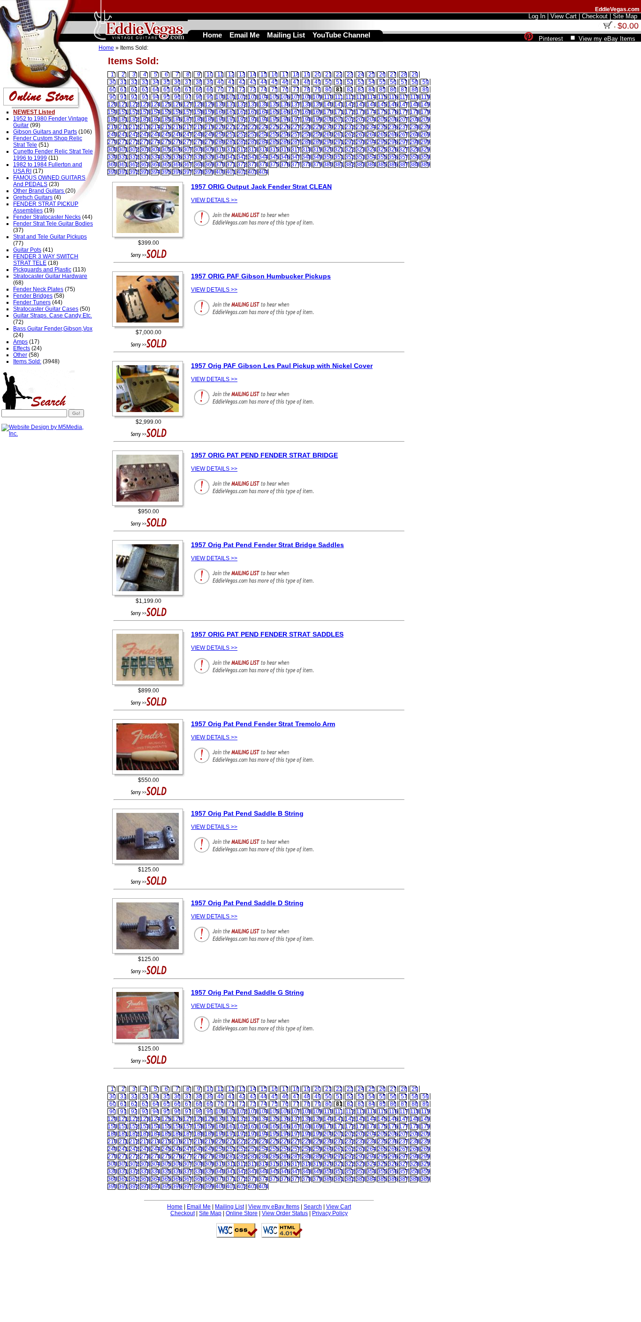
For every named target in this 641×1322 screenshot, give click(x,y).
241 (123, 134)
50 (328, 82)
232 (350, 127)
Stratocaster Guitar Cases (45, 309)
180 (112, 119)
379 (317, 164)
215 (166, 127)
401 (231, 172)
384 (371, 164)
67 (188, 89)
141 (339, 104)
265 (382, 134)
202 (350, 119)
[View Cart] (608, 26)
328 (415, 149)
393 (145, 172)
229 (317, 127)
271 (123, 142)
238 (415, 127)
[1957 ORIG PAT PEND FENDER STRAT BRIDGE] (149, 506)
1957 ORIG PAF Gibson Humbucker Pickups (261, 276)
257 (296, 134)
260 (328, 134)
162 (242, 112)
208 (415, 119)
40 (220, 82)
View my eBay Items (273, 1206)
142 (350, 104)
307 (188, 149)
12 (231, 74)
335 (166, 157)
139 (317, 104)
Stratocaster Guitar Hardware (50, 276)
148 (415, 104)
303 (145, 149)
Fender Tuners (32, 302)
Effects (21, 348)
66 (177, 89)
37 (188, 82)
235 (382, 127)
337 (188, 157)
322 (350, 149)
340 (220, 157)
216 (177, 127)
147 (404, 104)
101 (231, 97)
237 (404, 127)
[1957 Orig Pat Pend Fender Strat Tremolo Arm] (149, 775)
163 (253, 112)
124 (155, 104)
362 (134, 164)
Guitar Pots (27, 250)
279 (209, 142)
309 (209, 149)
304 (155, 149)
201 (339, 119)
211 (123, 127)
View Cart (338, 1206)
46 (285, 82)
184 (155, 119)
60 (112, 89)
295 (382, 142)
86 (393, 89)
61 (123, 89)
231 (339, 127)
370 (220, 164)
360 (112, 164)
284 (263, 142)
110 (328, 97)
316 (285, 149)
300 (112, 149)
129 (209, 104)
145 (382, 104)
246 (177, 134)
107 (296, 97)
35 (166, 82)
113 (361, 97)
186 (177, 119)
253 (253, 134)
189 (209, 119)
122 (134, 104)
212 (134, 127)
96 (177, 97)
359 (425, 157)
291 (339, 142)
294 (371, 142)
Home (106, 48)
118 (415, 97)
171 (339, 112)
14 (253, 74)
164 (263, 112)
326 (393, 149)
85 (382, 89)
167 (296, 112)
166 (285, 112)
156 (177, 112)
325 (382, 149)
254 (263, 134)
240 (112, 134)
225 (274, 127)
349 (317, 157)
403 (253, 172)
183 (145, 119)
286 (285, 142)
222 (242, 127)
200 (328, 119)
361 (123, 164)
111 (339, 97)
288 (307, 142)
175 (382, 112)
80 (328, 89)
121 (123, 104)
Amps (20, 341)
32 (134, 82)
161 (231, 112)
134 (263, 104)
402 (242, 172)
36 (177, 82)
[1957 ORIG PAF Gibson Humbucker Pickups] (149, 327)
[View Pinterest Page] (528, 38)
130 (220, 104)
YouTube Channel (341, 35)
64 (156, 89)
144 (371, 104)
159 (209, 112)
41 (231, 82)
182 (134, 119)
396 (177, 172)
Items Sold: (27, 361)
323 (361, 149)
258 (307, 134)
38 (199, 82)
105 (274, 97)
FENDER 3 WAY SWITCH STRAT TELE (45, 259)
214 (155, 127)
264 (371, 134)
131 (231, 104)
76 (285, 89)
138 (307, 104)
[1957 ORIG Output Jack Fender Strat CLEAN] (149, 237)
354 (371, 157)
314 (263, 149)
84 (371, 89)
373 (253, 164)
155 (166, 112)
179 (425, 112)
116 (393, 97)
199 (317, 119)
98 (199, 97)
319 (317, 149)
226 (285, 127)
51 (339, 82)
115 (382, 97)
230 (328, 127)
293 (361, 142)
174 (371, 112)
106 (285, 97)
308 (199, 149)
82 (350, 89)
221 (231, 127)
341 (231, 157)
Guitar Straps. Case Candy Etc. (52, 315)
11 (220, 74)
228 (307, 127)
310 (220, 149)
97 (188, 97)
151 (123, 112)
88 (415, 89)
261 (339, 134)
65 (166, 89)
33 (145, 82)
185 (166, 119)
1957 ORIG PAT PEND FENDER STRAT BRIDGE (264, 455)
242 (134, 134)
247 (188, 134)
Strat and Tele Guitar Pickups (50, 236)
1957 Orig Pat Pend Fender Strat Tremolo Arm (263, 724)
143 (361, 104)
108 (307, 97)
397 (188, 172)
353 (361, 157)
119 (425, 97)
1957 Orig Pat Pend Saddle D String (247, 903)
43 (253, 82)
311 (231, 149)
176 (393, 112)
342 (242, 157)
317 (296, 149)
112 (350, 97)
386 (393, 164)
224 (263, 127)
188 (199, 119)
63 (145, 89)
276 (177, 142)
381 (339, 164)
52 (350, 82)
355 (382, 157)
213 (145, 127)
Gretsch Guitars (33, 197)
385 (382, 164)
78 (307, 89)
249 (209, 134)
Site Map (210, 1213)
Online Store (242, 1213)
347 (296, 157)
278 (199, 142)
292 (350, 142)
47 (296, 82)
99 (209, 97)
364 (155, 164)
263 (361, 134)
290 (328, 142)
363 (145, 164)
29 (415, 74)
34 (156, 82)
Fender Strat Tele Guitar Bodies (53, 223)
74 (263, 89)
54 (371, 82)
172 (350, 112)
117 (404, 97)
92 (134, 97)
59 (425, 82)
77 (296, 89)
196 (285, 119)
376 (285, 164)
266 (393, 134)
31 (123, 82)
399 (209, 172)
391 (123, 172)
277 (188, 142)
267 (404, 134)
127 (188, 104)
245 (166, 134)
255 (274, 134)
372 (242, 164)
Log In (536, 16)
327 (404, 149)
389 (425, 164)
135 (274, 104)
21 (328, 74)
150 (112, 112)
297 (404, 142)
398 (199, 172)
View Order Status (285, 1213)
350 (328, 157)
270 (112, 142)
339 (209, 157)
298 (415, 142)
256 (285, 134)
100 (220, 97)
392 (134, 172)
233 (361, 127)
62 (134, 89)
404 (263, 172)
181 (123, 119)
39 (209, 82)
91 (123, 97)
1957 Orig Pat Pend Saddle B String (247, 813)
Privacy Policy (330, 1213)
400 (220, 172)
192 (242, 119)
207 (404, 119)
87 (404, 89)
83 (361, 89)
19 (307, 74)
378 (307, 164)
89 (425, 89)
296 (393, 142)
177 (404, 112)
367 (188, 164)
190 (220, 119)
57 (404, 82)
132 (242, 104)
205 (382, 119)
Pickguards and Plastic (42, 269)
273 (145, 142)
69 (209, 89)
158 (199, 112)
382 (350, 164)
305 (166, 149)
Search (313, 1206)
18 (296, 74)
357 (404, 157)
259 (317, 134)
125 (166, 104)
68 (199, 89)
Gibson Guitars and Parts (45, 131)
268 (415, 134)
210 (112, 127)
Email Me (199, 1206)
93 (145, 97)
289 (317, 142)
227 (296, 127)
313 (253, 149)
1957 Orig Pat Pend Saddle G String (247, 992)
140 (328, 104)
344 (263, 157)
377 (296, 164)
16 (274, 74)
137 (296, 104)
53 (361, 82)
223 (253, 127)
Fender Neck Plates (38, 289)
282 (242, 142)
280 (220, 142)
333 (145, 157)
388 (415, 164)
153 (145, 112)
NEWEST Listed (34, 112)
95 (166, 97)
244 (155, 134)
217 (188, 127)
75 (274, 89)
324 (371, 149)
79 (317, 89)
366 (177, 164)
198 (307, 119)
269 (425, 134)
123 (145, 104)
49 (317, 82)
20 (317, 74)
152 (134, 112)
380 (328, 164)
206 (393, 119)
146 (393, 104)
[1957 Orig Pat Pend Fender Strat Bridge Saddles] (149, 596)
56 (393, 82)
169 (317, 112)
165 (274, 112)
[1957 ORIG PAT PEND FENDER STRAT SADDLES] (149, 685)
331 (123, 157)
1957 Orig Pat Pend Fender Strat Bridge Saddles (267, 544)
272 (134, 142)
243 (145, 134)
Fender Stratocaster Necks (47, 217)
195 (274, 119)
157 (188, 112)
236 (393, 127)
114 (371, 97)
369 (209, 164)
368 (199, 164)
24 (361, 74)
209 (425, 119)
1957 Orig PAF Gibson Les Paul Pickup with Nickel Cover (282, 365)
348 (307, 157)
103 (253, 97)
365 (166, 164)
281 (231, 142)
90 (112, 97)
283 (253, 142)
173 (361, 112)
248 (199, 134)
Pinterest (551, 38)
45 (274, 82)
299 (425, 142)
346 (285, 157)
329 (425, 149)
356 (393, 157)
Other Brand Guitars (39, 191)
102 (242, 97)
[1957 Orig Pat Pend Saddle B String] (149, 864)
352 (350, 157)
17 (285, 74)
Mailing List (229, 1206)
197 (296, 119)
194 (263, 119)
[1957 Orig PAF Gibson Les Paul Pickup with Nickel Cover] (149, 416)
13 (242, 74)
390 (112, 172)
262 (350, 134)
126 (177, 104)
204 (371, 119)
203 (361, 119)
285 (274, 142)
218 (199, 127)
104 (263, 97)
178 (415, 112)
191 (231, 119)
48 (307, 82)
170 (328, 112)
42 (242, 82)
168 (307, 112)
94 (156, 97)
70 (220, 89)
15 (263, 74)
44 (263, 82)
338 (199, 157)
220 (220, 127)
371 (231, 164)
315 (274, 149)
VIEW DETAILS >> (214, 200)
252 (242, 134)
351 (339, 157)
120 (112, 104)
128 (199, 104)
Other (20, 355)
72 (242, 89)
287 (296, 142)
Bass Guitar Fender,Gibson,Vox (52, 328)
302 (134, 149)
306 (177, 149)
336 (177, 157)
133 (253, 104)
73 (253, 89)
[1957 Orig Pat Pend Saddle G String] (149, 1043)
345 (274, 157)
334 (155, 157)
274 (155, 142)
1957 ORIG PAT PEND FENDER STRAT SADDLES (267, 634)
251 (231, 134)
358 (415, 157)
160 (220, 112)
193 (253, 119)
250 (220, 134)
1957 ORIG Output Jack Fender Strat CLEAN (261, 186)
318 (307, 149)
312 (242, 149)
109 (317, 97)
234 (371, 127)
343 (253, 157)
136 (285, 104)
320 (328, 149)
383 (361, 164)
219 (209, 127)
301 (123, 149)
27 (393, 74)
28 (404, 74)
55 (382, 82)
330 (112, 157)
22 (339, 74)
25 (371, 74)
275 (166, 142)
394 (155, 172)
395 (166, 172)
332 (134, 157)
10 (209, 74)
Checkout (182, 1213)
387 (404, 164)
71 (231, 89)
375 (274, 164)
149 (425, 104)
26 (382, 74)
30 (112, 82)
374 (263, 164)
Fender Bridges (33, 296)
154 (155, 112)
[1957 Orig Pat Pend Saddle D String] (149, 954)
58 (415, 82)
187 (188, 119)
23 (350, 74)
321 (339, 149)
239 (425, 127)
